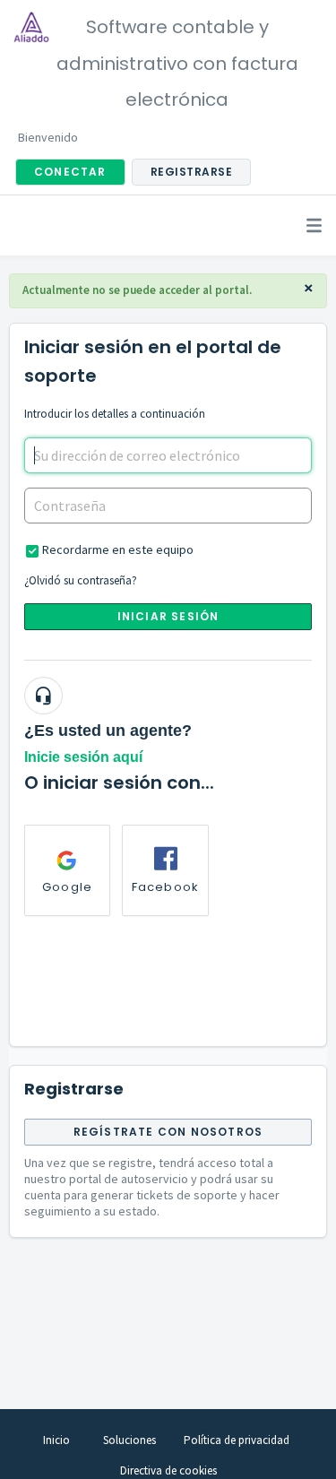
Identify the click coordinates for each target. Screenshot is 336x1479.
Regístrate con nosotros (168, 1131)
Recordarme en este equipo (118, 549)
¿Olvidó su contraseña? (80, 580)
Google (67, 886)
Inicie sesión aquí (83, 757)
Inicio (56, 1440)
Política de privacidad (236, 1440)
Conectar (70, 171)
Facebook (166, 886)
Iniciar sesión (168, 616)
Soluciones (129, 1440)
